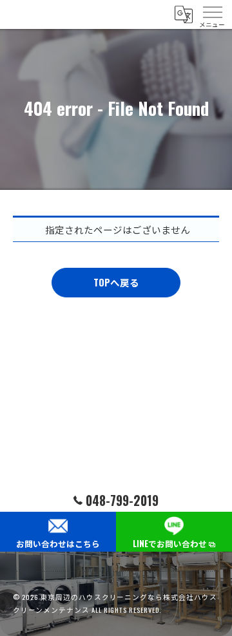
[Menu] (212, 14)
